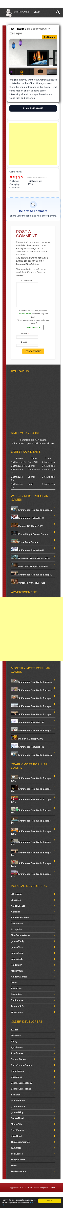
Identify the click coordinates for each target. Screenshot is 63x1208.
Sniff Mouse (34, 1188)
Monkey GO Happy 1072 (30, 738)
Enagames (16, 1077)
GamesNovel (17, 1118)
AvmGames (17, 1053)
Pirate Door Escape (28, 542)
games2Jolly (17, 941)
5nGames (16, 1035)
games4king (17, 1112)
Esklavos (15, 1094)
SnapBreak (16, 1136)
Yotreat (14, 1165)
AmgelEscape (18, 906)
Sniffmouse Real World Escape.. (35, 510)
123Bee (14, 1029)
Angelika (15, 911)
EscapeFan (16, 929)
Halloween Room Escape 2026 (34, 558)
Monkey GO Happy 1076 (30, 526)
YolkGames (17, 1153)
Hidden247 (16, 965)
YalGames (16, 1148)
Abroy (14, 1041)
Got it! (49, 1200)
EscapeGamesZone (21, 1089)
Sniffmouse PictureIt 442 (31, 518)
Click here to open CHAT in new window (33, 443)
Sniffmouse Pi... (19, 462)
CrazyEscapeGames (21, 1065)
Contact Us (55, 1196)
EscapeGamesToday (21, 1083)
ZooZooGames (18, 1171)
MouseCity (16, 1124)
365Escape (16, 894)
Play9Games (17, 1130)
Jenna (14, 982)
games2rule (17, 959)
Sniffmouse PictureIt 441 (31, 550)
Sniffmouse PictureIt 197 (31, 722)
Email (24, 342)
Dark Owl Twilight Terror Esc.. (33, 566)
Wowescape (17, 1012)
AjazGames (17, 1047)
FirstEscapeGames (20, 935)
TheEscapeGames (20, 1142)
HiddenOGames (19, 976)
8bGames (16, 900)
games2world (18, 1106)
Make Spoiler (33, 327)
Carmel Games (18, 1059)
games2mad (17, 953)
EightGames (17, 1071)
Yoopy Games (18, 1159)
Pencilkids (16, 988)
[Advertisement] (33, 144)
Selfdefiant (16, 994)
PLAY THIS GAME (33, 108)
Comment (27, 280)
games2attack (18, 1100)
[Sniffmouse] (9, 16)
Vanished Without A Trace (31, 583)
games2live (17, 947)
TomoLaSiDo (17, 1006)
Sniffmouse (21, 11)
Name (25, 333)
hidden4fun (17, 971)
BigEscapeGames (20, 917)
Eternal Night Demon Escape (33, 534)
